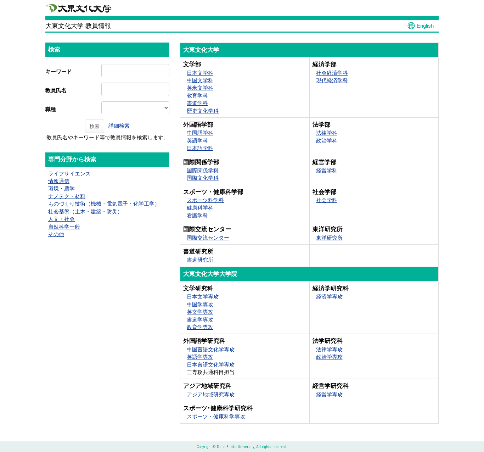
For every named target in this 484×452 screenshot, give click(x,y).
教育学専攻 (200, 327)
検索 (95, 126)
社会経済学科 (332, 73)
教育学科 (197, 96)
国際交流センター (208, 238)
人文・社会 (61, 219)
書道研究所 (200, 260)
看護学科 (197, 215)
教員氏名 (56, 90)
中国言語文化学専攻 (211, 349)
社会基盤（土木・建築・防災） (85, 211)
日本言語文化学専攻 (211, 365)
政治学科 (326, 141)
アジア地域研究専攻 (211, 394)
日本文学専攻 (203, 297)
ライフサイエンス (69, 174)
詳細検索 (119, 126)
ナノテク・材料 (66, 196)
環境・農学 (61, 188)
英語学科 (197, 141)
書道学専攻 (200, 320)
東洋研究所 (329, 238)
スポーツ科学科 (205, 200)
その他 (56, 234)
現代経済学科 (332, 80)
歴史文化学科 (203, 111)
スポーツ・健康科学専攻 (216, 416)
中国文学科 (200, 80)
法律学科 (326, 133)
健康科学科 (200, 208)
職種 (50, 109)
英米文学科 (200, 88)
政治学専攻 (329, 357)
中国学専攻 (200, 304)
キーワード (58, 71)
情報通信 (58, 181)
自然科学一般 (64, 227)
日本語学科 (200, 148)
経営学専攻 (329, 394)
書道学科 (197, 103)
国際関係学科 (203, 170)
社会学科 (326, 200)
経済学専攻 (329, 297)
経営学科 (326, 170)
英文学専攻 (200, 312)
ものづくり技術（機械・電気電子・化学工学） (104, 204)
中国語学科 (200, 133)
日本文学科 (200, 73)
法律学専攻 (329, 349)
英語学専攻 (200, 357)
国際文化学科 (203, 178)
